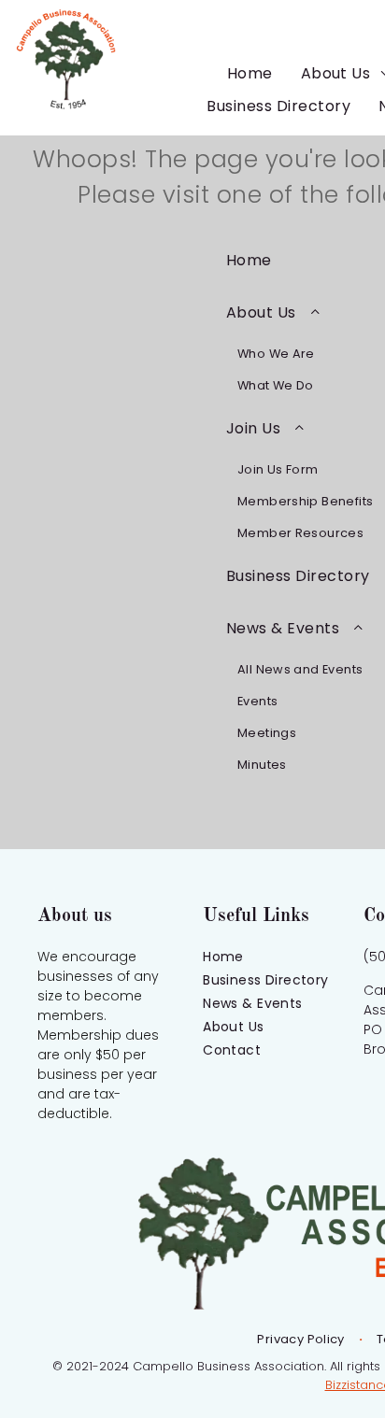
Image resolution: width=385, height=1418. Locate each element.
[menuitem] (250, 73)
